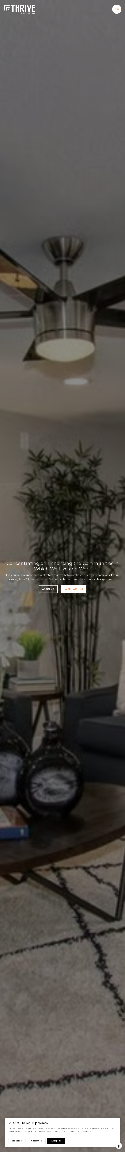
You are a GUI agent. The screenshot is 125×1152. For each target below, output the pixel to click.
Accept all (56, 1141)
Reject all (17, 1141)
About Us (48, 589)
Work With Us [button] (74, 589)
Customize (36, 1141)
